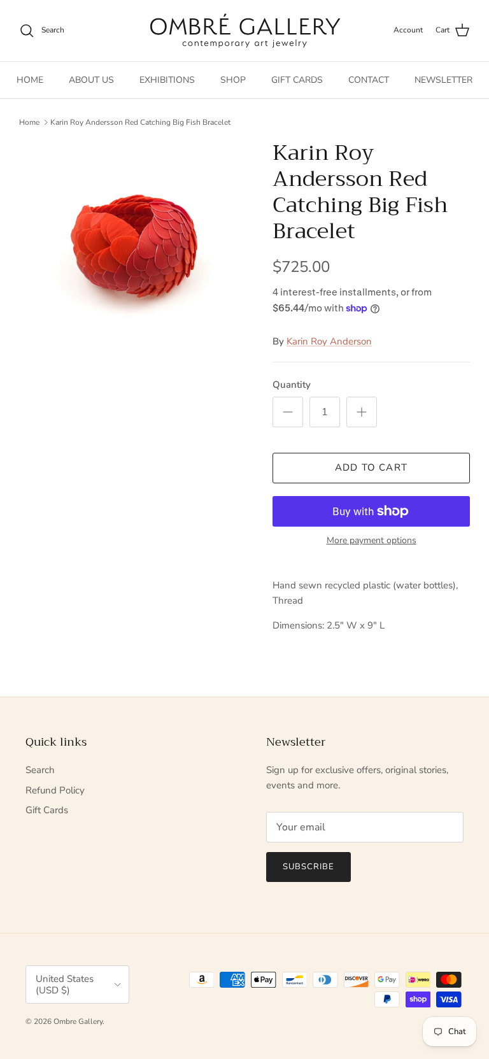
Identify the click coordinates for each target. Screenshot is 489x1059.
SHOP (233, 80)
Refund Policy (55, 790)
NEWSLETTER (443, 80)
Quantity (292, 384)
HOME (30, 80)
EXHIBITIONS (167, 80)
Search (40, 770)
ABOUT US (91, 80)
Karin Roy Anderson (329, 341)
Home (29, 122)
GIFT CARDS (297, 80)
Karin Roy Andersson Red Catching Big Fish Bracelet (140, 122)
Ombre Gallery (78, 1021)
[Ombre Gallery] (245, 30)
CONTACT (368, 80)
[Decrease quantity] (288, 412)
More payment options (371, 541)
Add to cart (371, 467)
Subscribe (308, 866)
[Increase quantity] (361, 412)
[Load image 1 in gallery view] (131, 250)
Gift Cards (46, 810)
